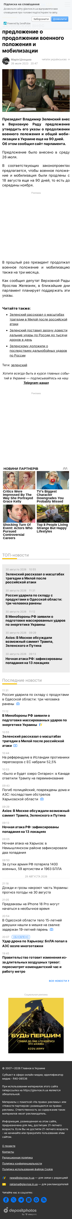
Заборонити (41, 19)
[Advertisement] (36, 225)
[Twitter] (13, 1200)
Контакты (8, 1151)
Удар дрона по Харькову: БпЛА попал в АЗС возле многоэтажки (34, 941)
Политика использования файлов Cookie (27, 1169)
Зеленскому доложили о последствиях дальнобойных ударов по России (38, 350)
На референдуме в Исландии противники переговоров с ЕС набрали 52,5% (35, 757)
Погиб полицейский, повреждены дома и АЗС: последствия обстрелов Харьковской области (36, 792)
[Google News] (36, 1200)
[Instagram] (29, 1200)
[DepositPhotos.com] (20, 1211)
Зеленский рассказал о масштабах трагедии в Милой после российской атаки (38, 319)
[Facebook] (6, 1200)
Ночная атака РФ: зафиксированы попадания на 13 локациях (30, 827)
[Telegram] (21, 1200)
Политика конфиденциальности (22, 1163)
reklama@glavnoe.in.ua (24, 1184)
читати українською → (56, 59)
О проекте (8, 1145)
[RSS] (44, 1200)
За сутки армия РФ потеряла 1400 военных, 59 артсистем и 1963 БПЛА (32, 865)
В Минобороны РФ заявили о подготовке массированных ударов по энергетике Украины (34, 718)
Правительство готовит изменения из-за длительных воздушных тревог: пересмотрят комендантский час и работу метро (34, 962)
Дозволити (60, 19)
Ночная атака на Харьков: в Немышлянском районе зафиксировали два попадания (34, 845)
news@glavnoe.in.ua (22, 1177)
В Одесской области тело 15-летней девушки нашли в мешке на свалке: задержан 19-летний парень (32, 922)
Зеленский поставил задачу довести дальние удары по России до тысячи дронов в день (38, 335)
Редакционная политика (17, 1157)
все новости (58, 980)
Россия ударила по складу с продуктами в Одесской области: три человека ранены (35, 697)
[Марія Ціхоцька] (6, 63)
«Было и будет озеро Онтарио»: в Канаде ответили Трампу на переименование (36, 774)
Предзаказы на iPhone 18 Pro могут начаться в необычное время (31, 904)
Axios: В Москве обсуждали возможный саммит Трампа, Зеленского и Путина (35, 811)
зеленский (19, 365)
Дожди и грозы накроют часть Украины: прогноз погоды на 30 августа (35, 888)
